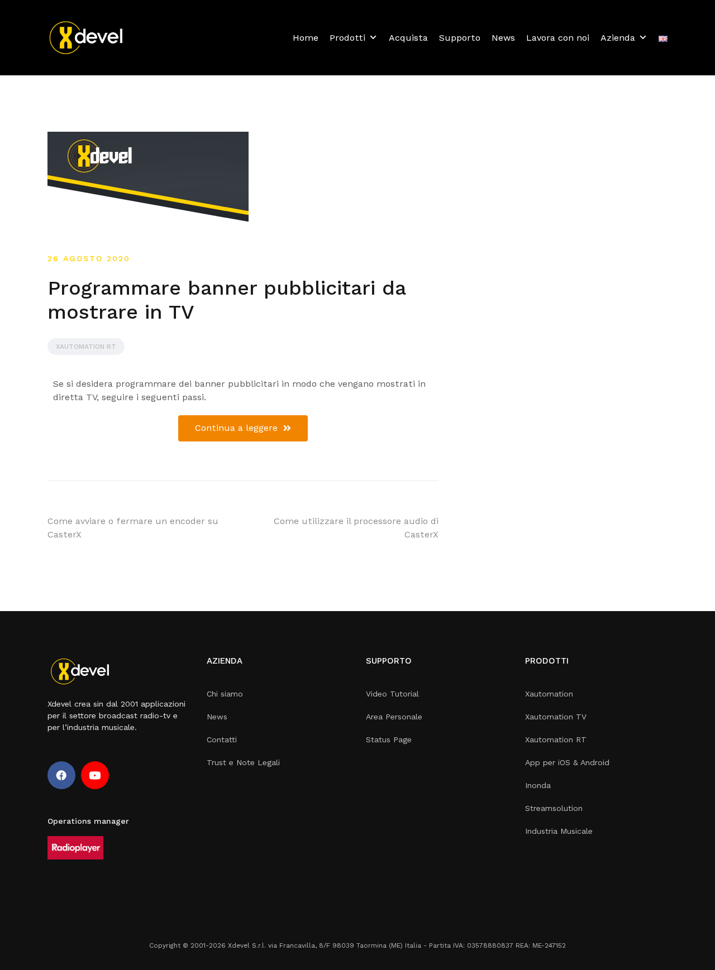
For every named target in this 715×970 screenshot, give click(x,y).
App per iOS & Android (567, 762)
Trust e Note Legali (243, 762)
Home (305, 37)
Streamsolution (554, 808)
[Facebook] (61, 775)
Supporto (459, 37)
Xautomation (549, 693)
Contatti (222, 739)
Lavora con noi (557, 37)
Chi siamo (225, 693)
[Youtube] (95, 775)
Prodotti (347, 37)
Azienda (617, 37)
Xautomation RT (86, 346)
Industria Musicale (559, 831)
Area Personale (394, 716)
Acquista (408, 37)
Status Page (389, 739)
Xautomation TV (556, 716)
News (503, 37)
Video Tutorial (392, 693)
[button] (243, 428)
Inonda (538, 785)
